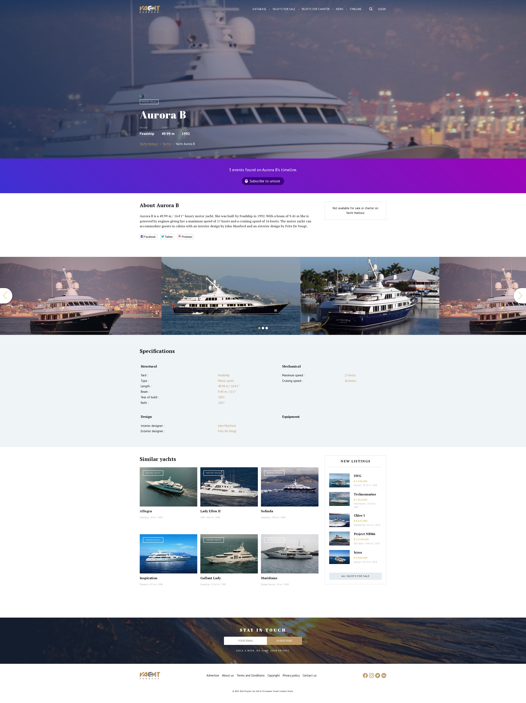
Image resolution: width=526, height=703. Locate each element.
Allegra (146, 511)
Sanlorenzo (359, 525)
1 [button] (259, 328)
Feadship (147, 133)
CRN (202, 517)
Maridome (269, 578)
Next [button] (520, 295)
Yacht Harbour (150, 10)
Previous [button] (6, 295)
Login (382, 9)
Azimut (357, 485)
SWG (357, 476)
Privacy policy (291, 675)
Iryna (358, 552)
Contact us (310, 675)
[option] (81, 296)
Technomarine (365, 494)
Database (259, 9)
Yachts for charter (316, 9)
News (339, 9)
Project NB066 (364, 534)
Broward (144, 584)
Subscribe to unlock (265, 181)
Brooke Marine (268, 584)
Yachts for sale (284, 9)
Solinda (267, 511)
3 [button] (266, 328)
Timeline (356, 9)
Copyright (274, 675)
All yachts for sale (355, 576)
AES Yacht (358, 543)
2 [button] (263, 328)
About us (228, 675)
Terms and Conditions (251, 675)
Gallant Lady (210, 578)
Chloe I (359, 515)
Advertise (212, 675)
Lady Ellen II (210, 511)
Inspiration (148, 578)
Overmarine (360, 503)
